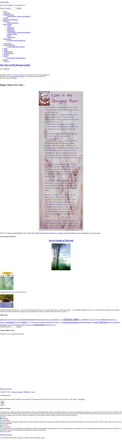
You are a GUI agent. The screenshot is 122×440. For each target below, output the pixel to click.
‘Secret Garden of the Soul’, (17, 76)
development (97, 319)
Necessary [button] (3, 417)
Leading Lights (8, 51)
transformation (85, 233)
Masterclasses (7, 39)
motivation (42, 322)
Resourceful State (8, 15)
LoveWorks (7, 13)
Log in (33, 392)
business (19, 319)
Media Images (11, 31)
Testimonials (10, 27)
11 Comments (6, 69)
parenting (47, 322)
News (25, 233)
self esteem (9, 325)
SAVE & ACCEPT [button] (5, 431)
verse (55, 324)
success (22, 325)
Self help (14, 325)
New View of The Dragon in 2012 (15, 65)
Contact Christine (12, 34)
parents (53, 322)
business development (28, 319)
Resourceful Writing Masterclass (16, 40)
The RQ (6, 18)
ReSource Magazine (13, 23)
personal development (70, 233)
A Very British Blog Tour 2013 (16, 47)
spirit (18, 325)
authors (2, 319)
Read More (81, 399)
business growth (42, 319)
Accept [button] (70, 399)
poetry (79, 233)
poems (92, 322)
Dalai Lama (91, 319)
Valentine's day (49, 325)
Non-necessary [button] (4, 425)
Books (5, 59)
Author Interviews (9, 53)
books (14, 319)
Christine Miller (4, 2)
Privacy (9, 35)
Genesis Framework (17, 392)
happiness (3, 322)
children (56, 319)
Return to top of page (6, 389)
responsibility (3, 325)
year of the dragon (95, 233)
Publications (10, 29)
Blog (9, 233)
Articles (6, 50)
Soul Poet (6, 61)
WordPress (27, 392)
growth (115, 319)
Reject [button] (75, 399)
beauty (6, 319)
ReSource (6, 21)
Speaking (6, 55)
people (61, 322)
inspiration (51, 233)
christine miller (39, 233)
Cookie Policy (11, 37)
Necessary (5, 418)
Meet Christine (8, 24)
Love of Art (29, 322)
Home (5, 11)
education (105, 319)
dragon (46, 233)
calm (48, 319)
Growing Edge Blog (9, 45)
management (35, 322)
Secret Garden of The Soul (61, 240)
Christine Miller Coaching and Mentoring (18, 16)
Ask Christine (7, 43)
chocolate (61, 319)
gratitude (111, 319)
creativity (85, 319)
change (51, 319)
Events (5, 56)
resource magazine (114, 322)
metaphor (60, 233)
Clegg (80, 319)
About (9, 26)
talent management (29, 325)
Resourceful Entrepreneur (11, 19)
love (56, 233)
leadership (18, 322)
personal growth (84, 322)
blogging (10, 319)
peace (57, 322)
